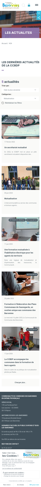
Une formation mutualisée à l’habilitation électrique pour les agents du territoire (18, 253)
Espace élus (29, 5)
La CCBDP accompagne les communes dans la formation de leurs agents (19, 362)
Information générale (17, 220)
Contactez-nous (39, 13)
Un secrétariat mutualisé (15, 147)
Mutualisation (32, 118)
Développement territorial (15, 118)
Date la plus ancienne (12, 90)
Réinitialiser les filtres (13, 103)
